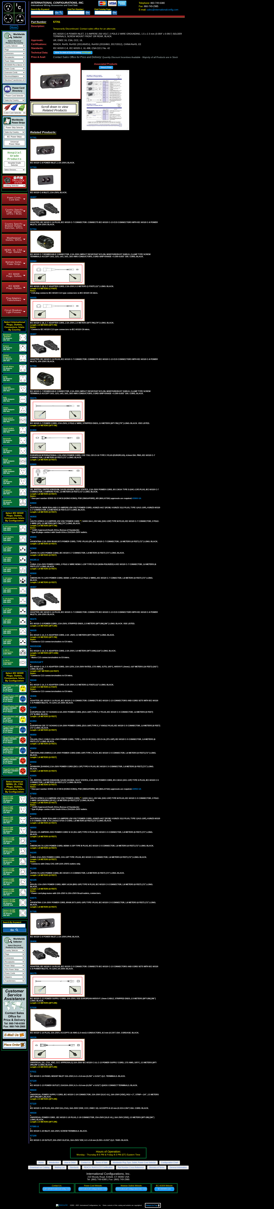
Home (14, 27)
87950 (33, 793)
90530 (33, 1113)
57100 (33, 1135)
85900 (33, 537)
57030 (33, 1007)
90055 (33, 297)
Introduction (54, 1162)
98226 (33, 1037)
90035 (33, 630)
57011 (33, 1071)
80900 (33, 573)
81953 (33, 721)
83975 (33, 898)
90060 (33, 261)
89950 (33, 762)
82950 (33, 841)
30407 (33, 197)
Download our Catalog (39, 1167)
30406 (33, 696)
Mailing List (60, 1167)
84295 (33, 852)
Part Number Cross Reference (131, 1167)
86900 (33, 516)
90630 (33, 1090)
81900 (33, 430)
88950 (33, 827)
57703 (33, 167)
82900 (33, 548)
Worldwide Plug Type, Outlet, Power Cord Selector (134, 1162)
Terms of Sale (102, 1162)
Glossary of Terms (156, 1167)
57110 (33, 1103)
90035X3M (35, 646)
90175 (33, 973)
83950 (33, 775)
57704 (33, 229)
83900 (33, 464)
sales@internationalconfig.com (158, 9)
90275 (33, 398)
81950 (33, 707)
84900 (33, 503)
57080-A (34, 1126)
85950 (33, 748)
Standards (74, 1167)
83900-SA (136, 498)
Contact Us (86, 1162)
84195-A (34, 559)
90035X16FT (36, 662)
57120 (33, 1081)
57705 (33, 911)
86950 (33, 734)
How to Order (70, 1162)
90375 (33, 619)
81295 (33, 868)
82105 (33, 880)
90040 (33, 680)
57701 (33, 137)
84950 (33, 814)
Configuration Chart (169, 1162)
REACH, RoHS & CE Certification (98, 1167)
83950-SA (136, 789)
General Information (178, 1167)
